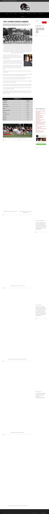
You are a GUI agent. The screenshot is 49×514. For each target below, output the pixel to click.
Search (37, 20)
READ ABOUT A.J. (38, 315)
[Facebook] (40, 29)
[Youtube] (37, 31)
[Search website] (28, 16)
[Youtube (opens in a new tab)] (46, 0)
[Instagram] (43, 29)
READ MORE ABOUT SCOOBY (40, 397)
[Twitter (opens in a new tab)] (43, 0)
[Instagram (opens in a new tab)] (45, 0)
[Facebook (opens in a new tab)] (44, 0)
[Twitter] (37, 29)
